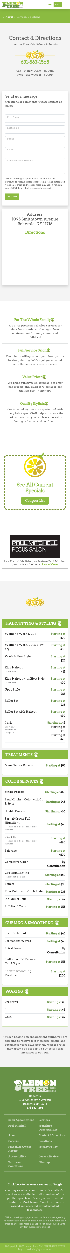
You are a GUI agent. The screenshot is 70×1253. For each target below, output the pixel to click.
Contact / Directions (52, 1135)
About (9, 17)
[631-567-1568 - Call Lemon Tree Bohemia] (50, 4)
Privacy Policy (48, 1146)
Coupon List (35, 501)
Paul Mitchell (17, 1125)
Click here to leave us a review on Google (35, 1184)
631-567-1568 (35, 62)
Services (44, 1120)
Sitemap (44, 1162)
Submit (12, 196)
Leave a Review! (49, 1156)
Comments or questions (20, 160)
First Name (13, 117)
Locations (45, 1141)
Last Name (13, 128)
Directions (35, 232)
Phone (10, 139)
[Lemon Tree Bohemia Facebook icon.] (31, 1178)
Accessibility (17, 1156)
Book (58, 4)
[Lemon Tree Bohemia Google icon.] (39, 1178)
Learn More (50, 564)
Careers (13, 1141)
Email (10, 149)
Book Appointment (21, 1120)
